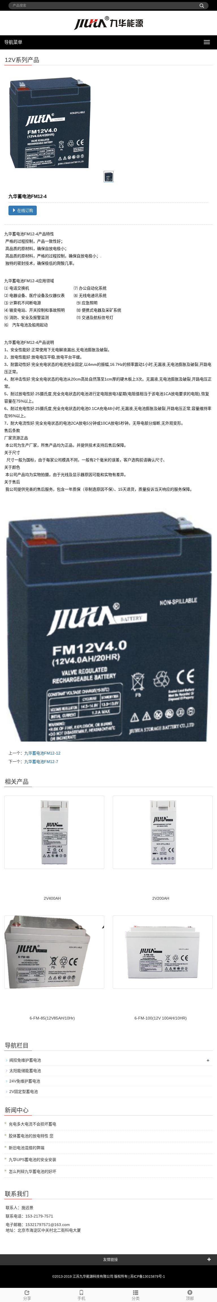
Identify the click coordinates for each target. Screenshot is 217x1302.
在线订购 (24, 210)
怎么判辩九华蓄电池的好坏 (32, 1171)
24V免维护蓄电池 (24, 1081)
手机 (81, 1298)
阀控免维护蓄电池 (25, 1060)
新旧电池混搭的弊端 (26, 1148)
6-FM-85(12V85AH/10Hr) (52, 1018)
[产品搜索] (202, 3)
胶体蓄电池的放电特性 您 (31, 1136)
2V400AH (52, 898)
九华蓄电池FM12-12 (42, 753)
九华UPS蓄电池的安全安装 (32, 1159)
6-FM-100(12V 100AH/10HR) (160, 1018)
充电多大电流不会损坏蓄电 (32, 1124)
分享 (27, 1298)
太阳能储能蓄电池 (25, 1070)
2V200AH (160, 898)
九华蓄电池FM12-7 (41, 761)
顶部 (190, 1298)
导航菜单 (13, 42)
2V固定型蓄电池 (23, 1091)
